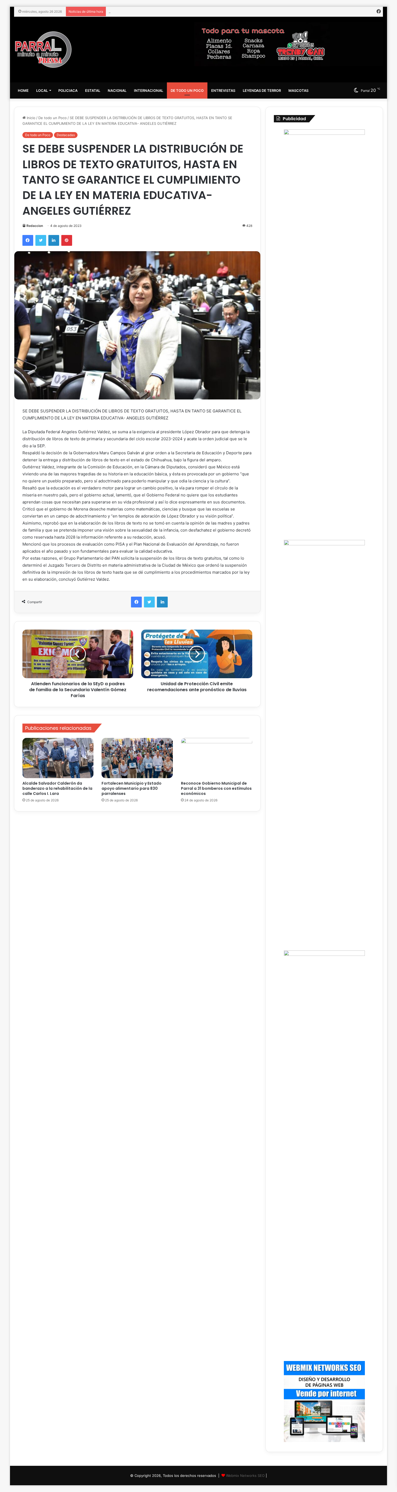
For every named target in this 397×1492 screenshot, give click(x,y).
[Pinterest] (66, 240)
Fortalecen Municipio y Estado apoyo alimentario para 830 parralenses (132, 788)
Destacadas (66, 135)
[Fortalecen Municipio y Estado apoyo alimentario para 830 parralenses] (137, 758)
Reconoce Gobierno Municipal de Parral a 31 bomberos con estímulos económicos (178, 11)
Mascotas (298, 90)
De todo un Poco (187, 90)
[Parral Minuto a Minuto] (43, 50)
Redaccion (34, 226)
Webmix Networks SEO (245, 1475)
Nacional (117, 90)
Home (23, 90)
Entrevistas (223, 90)
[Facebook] (27, 240)
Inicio (30, 118)
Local (42, 90)
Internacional (148, 90)
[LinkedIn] (53, 240)
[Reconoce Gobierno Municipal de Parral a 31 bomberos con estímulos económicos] (216, 758)
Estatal (92, 90)
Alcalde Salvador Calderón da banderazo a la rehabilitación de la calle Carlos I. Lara (57, 788)
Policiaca (68, 90)
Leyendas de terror (262, 90)
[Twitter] (40, 240)
